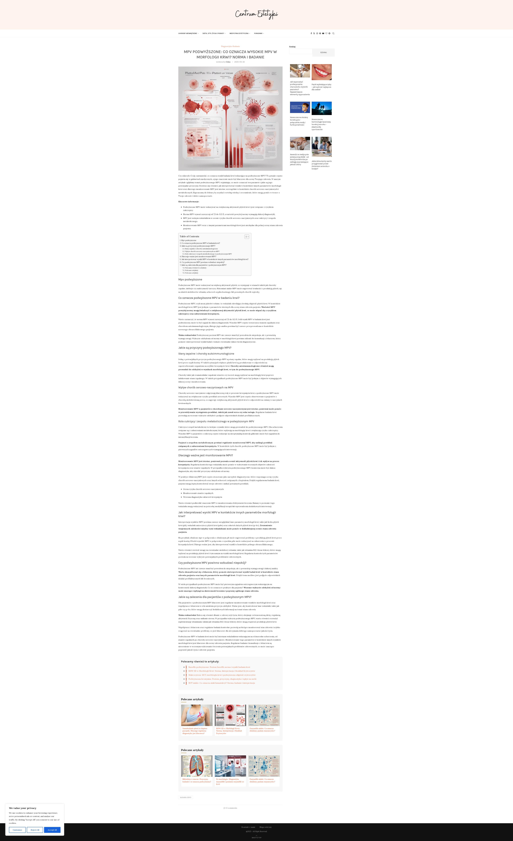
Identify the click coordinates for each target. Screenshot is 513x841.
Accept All (52, 830)
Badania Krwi (185, 797)
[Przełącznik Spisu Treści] (245, 236)
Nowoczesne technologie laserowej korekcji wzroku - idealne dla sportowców (321, 124)
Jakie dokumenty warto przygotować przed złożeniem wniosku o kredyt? (322, 165)
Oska (228, 62)
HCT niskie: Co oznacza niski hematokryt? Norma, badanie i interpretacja (222, 683)
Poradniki (258, 33)
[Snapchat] (329, 33)
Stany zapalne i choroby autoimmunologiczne (201, 249)
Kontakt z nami (248, 827)
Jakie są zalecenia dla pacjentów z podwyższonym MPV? (204, 265)
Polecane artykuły (191, 270)
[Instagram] (317, 33)
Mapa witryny (266, 827)
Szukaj (292, 46)
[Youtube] (323, 33)
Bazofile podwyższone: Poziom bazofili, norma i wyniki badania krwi (219, 667)
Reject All (35, 830)
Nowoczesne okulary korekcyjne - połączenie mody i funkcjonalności (299, 121)
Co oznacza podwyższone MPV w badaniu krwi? (201, 243)
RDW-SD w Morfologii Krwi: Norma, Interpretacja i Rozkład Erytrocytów (222, 671)
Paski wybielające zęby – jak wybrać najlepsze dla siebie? (321, 87)
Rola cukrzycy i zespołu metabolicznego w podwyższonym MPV (208, 254)
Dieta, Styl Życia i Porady (213, 33)
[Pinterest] (320, 33)
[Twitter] (314, 33)
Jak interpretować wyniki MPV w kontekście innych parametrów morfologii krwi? (215, 259)
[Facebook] (311, 33)
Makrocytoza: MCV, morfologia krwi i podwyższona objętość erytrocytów (222, 675)
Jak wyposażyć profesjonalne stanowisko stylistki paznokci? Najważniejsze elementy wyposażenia (300, 88)
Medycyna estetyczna (239, 33)
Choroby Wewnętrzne (187, 33)
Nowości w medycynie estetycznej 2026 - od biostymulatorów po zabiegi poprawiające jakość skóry (299, 159)
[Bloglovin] (326, 33)
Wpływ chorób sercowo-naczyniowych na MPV (202, 251)
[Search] (333, 33)
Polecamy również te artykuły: (196, 268)
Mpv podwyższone (188, 240)
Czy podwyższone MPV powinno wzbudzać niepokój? (203, 262)
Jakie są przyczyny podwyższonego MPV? (198, 246)
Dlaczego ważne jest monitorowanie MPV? (199, 256)
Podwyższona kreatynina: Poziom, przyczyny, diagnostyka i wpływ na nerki (222, 679)
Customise (17, 830)
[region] (34, 820)
